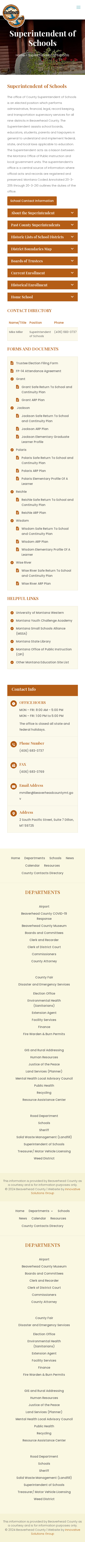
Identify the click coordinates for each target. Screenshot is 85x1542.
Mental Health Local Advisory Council (44, 1078)
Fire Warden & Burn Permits (44, 1034)
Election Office (44, 993)
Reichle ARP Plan (34, 513)
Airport (44, 906)
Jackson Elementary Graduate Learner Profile (45, 439)
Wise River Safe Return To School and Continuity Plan (46, 573)
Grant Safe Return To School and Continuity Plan (47, 389)
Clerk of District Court (44, 947)
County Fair (44, 977)
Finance (44, 1027)
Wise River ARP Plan (36, 583)
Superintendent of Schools (44, 1144)
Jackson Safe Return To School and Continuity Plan (45, 418)
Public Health (44, 1085)
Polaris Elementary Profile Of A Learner (45, 481)
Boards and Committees (44, 933)
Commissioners (44, 954)
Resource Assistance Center (44, 1100)
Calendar (32, 865)
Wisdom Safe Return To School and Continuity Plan (45, 531)
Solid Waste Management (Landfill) (44, 1137)
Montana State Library (33, 641)
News (70, 858)
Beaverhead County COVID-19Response (44, 916)
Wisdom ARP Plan (35, 542)
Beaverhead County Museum (44, 926)
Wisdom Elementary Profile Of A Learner (46, 552)
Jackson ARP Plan (35, 429)
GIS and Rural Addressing (44, 1050)
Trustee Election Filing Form (37, 363)
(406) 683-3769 (31, 772)
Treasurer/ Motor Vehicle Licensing (44, 1151)
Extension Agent (44, 1013)
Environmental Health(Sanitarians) (44, 1003)
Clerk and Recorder (44, 940)
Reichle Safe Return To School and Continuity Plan (48, 502)
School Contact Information (32, 201)
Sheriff (44, 1130)
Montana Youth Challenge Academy (44, 620)
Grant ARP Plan (33, 400)
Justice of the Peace (44, 1064)
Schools (55, 858)
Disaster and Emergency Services (44, 984)
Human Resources (44, 1057)
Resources (52, 865)
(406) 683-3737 (31, 751)
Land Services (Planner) (44, 1071)
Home (20, 55)
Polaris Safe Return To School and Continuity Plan (47, 460)
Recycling (44, 1093)
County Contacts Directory (42, 873)
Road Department (44, 1116)
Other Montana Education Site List (42, 662)
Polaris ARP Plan (34, 471)
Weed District (44, 1158)
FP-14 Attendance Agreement (38, 371)
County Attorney (44, 961)
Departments (34, 858)
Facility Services (44, 1020)
